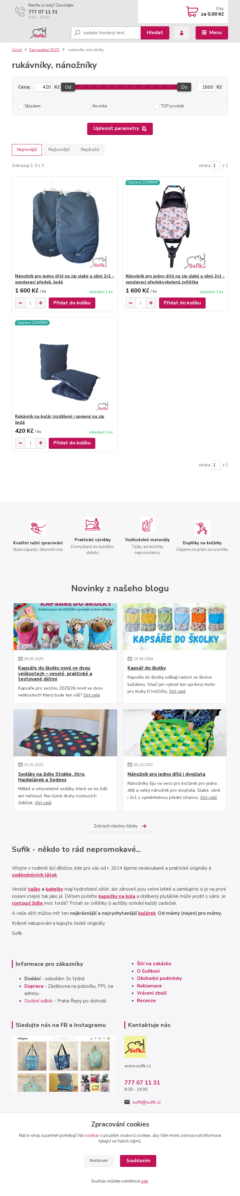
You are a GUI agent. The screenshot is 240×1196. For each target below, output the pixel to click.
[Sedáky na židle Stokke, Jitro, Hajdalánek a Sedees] (65, 732)
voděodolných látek (34, 875)
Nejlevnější (59, 150)
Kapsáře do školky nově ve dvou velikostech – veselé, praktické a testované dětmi (55, 673)
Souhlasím (138, 1160)
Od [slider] (68, 87)
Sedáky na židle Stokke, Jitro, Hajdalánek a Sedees (51, 777)
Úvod (17, 49)
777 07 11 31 (43, 12)
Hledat (155, 32)
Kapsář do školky (147, 668)
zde (144, 1181)
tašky (34, 889)
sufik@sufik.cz (146, 1102)
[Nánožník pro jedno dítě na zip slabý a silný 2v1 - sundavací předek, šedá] (64, 225)
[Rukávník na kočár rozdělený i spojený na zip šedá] (64, 365)
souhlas (92, 1135)
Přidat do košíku (72, 303)
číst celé (91, 695)
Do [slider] (184, 87)
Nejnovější (27, 150)
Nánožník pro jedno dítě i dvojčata (166, 774)
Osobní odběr (38, 1001)
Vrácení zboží (152, 993)
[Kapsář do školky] (175, 626)
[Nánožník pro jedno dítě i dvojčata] (175, 732)
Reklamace (149, 986)
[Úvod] (39, 33)
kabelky (54, 889)
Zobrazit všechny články (116, 826)
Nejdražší (90, 150)
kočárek (147, 913)
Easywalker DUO (44, 49)
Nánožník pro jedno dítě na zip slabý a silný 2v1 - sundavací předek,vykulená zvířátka (175, 279)
